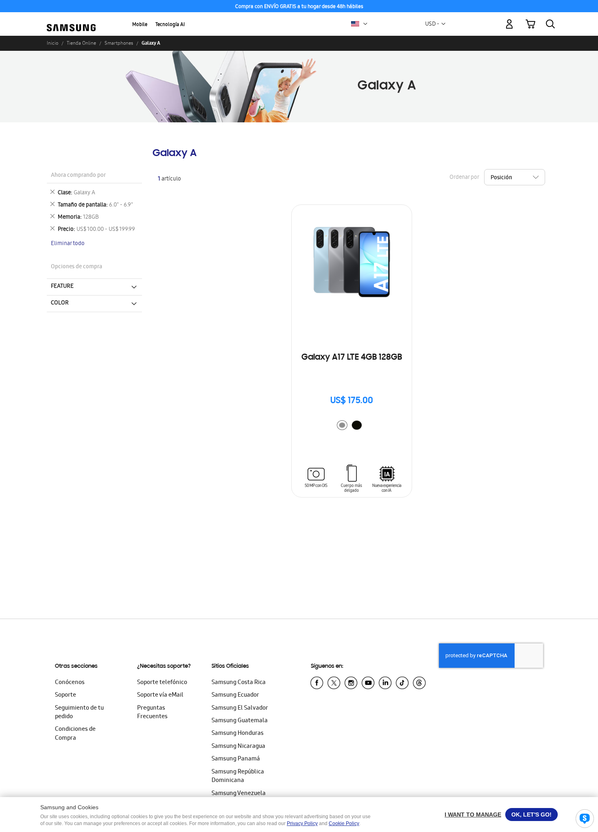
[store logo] (71, 19)
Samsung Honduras (238, 734)
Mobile (139, 25)
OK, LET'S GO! (531, 814)
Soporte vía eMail (160, 695)
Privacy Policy (302, 823)
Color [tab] (60, 303)
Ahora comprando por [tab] (78, 175)
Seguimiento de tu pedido (79, 713)
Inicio (52, 43)
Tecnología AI (170, 25)
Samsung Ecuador (235, 695)
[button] (365, 24)
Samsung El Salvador (240, 708)
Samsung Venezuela (239, 794)
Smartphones (119, 43)
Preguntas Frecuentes (152, 713)
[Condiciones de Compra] (299, 6)
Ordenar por (464, 177)
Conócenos (70, 683)
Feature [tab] (62, 286)
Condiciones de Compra (75, 734)
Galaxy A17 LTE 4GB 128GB (351, 357)
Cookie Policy (344, 823)
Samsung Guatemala (240, 721)
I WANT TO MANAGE (473, 814)
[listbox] (351, 426)
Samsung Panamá (236, 759)
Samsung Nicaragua (238, 747)
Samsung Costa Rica (239, 683)
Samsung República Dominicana (238, 776)
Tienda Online (81, 43)
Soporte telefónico (162, 683)
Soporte (65, 695)
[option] (342, 425)
